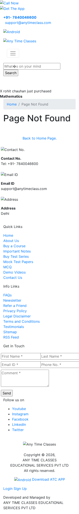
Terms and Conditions (21, 321)
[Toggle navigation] (13, 53)
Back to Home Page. (40, 138)
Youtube (19, 409)
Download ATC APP (48, 479)
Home (12, 104)
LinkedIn (19, 424)
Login (8, 488)
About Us (11, 240)
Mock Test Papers (18, 262)
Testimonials (13, 326)
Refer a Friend (15, 305)
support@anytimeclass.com (28, 22)
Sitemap (10, 332)
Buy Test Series (16, 256)
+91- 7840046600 (19, 17)
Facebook (20, 419)
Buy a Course (14, 246)
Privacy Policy (15, 311)
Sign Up (20, 488)
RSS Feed (11, 337)
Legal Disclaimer (17, 316)
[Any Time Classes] (19, 40)
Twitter (18, 430)
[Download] (11, 31)
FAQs (7, 295)
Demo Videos (14, 272)
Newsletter (12, 300)
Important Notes (17, 251)
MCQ (7, 267)
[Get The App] (12, 8)
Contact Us (12, 277)
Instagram (20, 414)
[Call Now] (9, 2)
